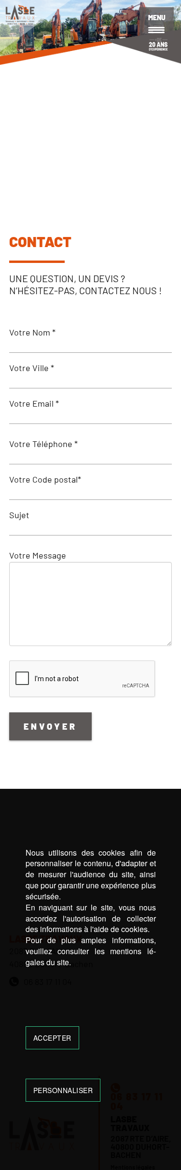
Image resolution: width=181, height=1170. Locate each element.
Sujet (19, 515)
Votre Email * (34, 403)
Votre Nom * (32, 332)
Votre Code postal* (45, 479)
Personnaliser (63, 1090)
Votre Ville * (31, 367)
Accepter (52, 1038)
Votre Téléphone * (43, 443)
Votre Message (37, 555)
